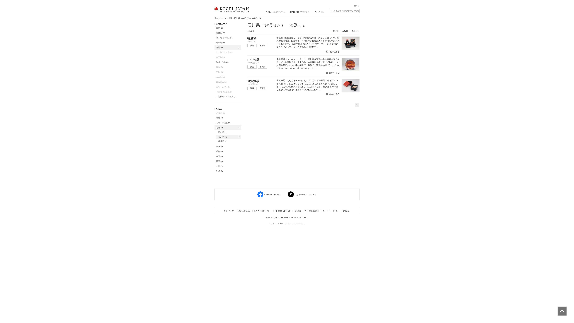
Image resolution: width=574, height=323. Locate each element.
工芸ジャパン (220, 18)
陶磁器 (220, 42)
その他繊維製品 (224, 37)
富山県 (222, 132)
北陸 (230, 18)
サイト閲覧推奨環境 (311, 211)
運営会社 (346, 211)
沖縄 (219, 171)
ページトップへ (562, 309)
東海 (219, 146)
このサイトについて (261, 211)
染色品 (220, 33)
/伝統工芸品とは (275, 12)
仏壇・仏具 (222, 62)
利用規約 (297, 211)
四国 (219, 161)
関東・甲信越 (223, 123)
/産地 (319, 12)
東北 (219, 118)
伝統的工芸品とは (244, 211)
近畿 (219, 151)
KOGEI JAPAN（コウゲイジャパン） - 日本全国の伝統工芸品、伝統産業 (231, 11)
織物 (219, 28)
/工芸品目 (299, 12)
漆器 (219, 47)
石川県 (222, 137)
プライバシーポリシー (331, 211)
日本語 (356, 6)
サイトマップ (229, 211)
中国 (219, 156)
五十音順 (355, 31)
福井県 (222, 141)
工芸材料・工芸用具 (226, 96)
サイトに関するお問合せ (282, 211)
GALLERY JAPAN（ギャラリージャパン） (291, 217)
